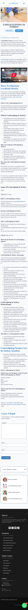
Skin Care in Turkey (12, 479)
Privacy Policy (17, 604)
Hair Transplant (6, 565)
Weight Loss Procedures (7, 547)
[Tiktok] (18, 528)
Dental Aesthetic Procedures (8, 545)
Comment (4, 423)
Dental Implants (6, 573)
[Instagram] (12, 528)
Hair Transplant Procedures (8, 537)
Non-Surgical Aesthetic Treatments (9, 542)
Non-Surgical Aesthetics (5, 37)
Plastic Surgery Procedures (8, 540)
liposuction (20, 201)
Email (3, 450)
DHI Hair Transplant (7, 570)
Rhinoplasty (5, 568)
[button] (24, 3)
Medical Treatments (6, 550)
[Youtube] (15, 528)
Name (3, 442)
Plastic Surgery (6, 560)
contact (10, 402)
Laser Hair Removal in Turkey (14, 485)
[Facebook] (10, 528)
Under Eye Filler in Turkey (14, 492)
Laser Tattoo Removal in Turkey (15, 498)
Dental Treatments (6, 563)
